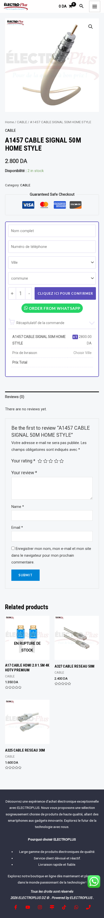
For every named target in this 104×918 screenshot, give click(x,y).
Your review (24, 472)
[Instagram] (40, 907)
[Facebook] (15, 907)
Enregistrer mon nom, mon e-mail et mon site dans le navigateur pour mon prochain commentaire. (51, 555)
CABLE (22, 122)
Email (17, 527)
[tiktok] (64, 907)
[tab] (52, 396)
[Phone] (88, 907)
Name (17, 506)
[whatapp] (76, 907)
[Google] (52, 907)
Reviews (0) (14, 397)
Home (9, 122)
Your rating (23, 460)
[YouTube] (27, 907)
